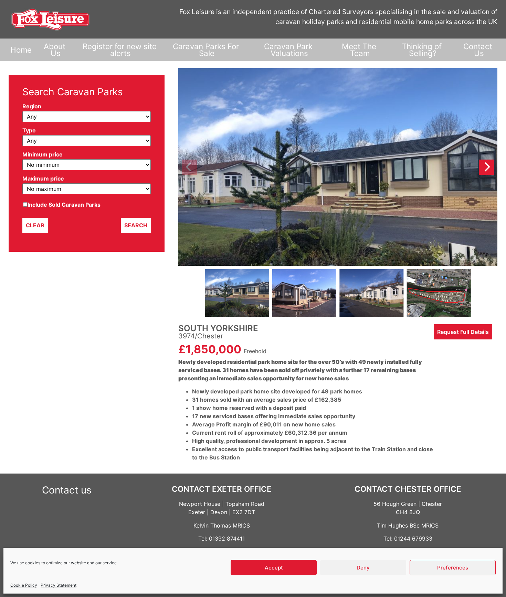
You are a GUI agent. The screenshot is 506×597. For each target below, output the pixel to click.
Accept (274, 567)
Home (21, 49)
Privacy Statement (58, 585)
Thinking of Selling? (423, 50)
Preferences (452, 567)
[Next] (486, 167)
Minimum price (42, 155)
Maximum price (43, 179)
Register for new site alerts (121, 50)
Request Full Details (463, 331)
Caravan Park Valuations (289, 50)
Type (29, 131)
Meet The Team (360, 50)
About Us (55, 50)
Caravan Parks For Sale (207, 50)
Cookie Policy (23, 585)
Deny (363, 567)
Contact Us (478, 50)
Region (31, 107)
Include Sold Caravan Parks (64, 204)
